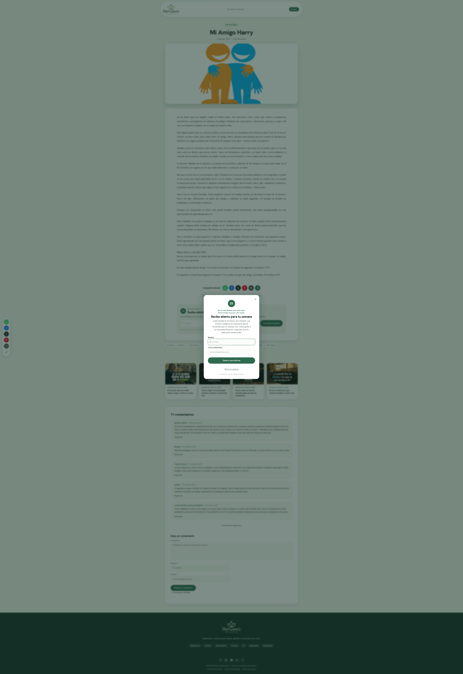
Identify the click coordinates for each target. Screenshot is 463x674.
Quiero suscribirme (231, 360)
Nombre (211, 337)
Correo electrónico (215, 347)
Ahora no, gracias (231, 369)
